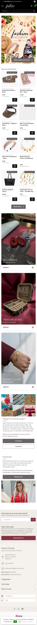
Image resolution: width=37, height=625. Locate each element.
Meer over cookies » (28, 621)
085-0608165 (9, 563)
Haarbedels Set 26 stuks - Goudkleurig (26, 190)
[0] (35, 6)
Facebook (18, 446)
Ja (15, 621)
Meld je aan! (18, 477)
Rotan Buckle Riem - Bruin (9, 91)
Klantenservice (18, 538)
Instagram (18, 441)
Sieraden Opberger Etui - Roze (26, 91)
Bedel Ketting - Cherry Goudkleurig (26, 157)
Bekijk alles (17, 206)
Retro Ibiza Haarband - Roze (9, 157)
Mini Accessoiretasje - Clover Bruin (27, 124)
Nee (20, 621)
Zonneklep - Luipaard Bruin (9, 124)
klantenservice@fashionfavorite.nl (14, 568)
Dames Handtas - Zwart (8, 190)
